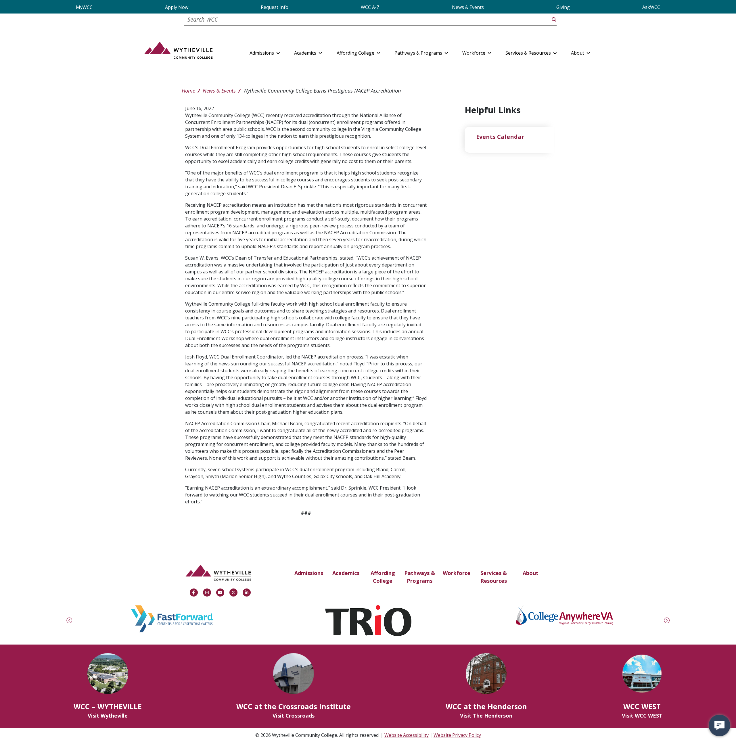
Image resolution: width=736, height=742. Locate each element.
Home (188, 90)
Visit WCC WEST (642, 715)
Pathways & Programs (419, 577)
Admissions (308, 573)
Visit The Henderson (486, 715)
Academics (345, 573)
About (530, 573)
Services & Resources (493, 577)
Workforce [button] (474, 52)
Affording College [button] (356, 52)
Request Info (274, 7)
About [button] (578, 52)
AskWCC (651, 7)
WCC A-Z (370, 7)
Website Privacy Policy (457, 735)
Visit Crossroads (294, 715)
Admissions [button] (262, 52)
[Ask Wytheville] (719, 725)
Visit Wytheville (108, 715)
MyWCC (84, 7)
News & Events (468, 7)
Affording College (383, 577)
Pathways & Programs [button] (418, 52)
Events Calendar (500, 137)
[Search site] (554, 19)
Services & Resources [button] (528, 52)
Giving (563, 7)
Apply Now (176, 7)
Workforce (456, 573)
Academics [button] (305, 52)
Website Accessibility (406, 735)
